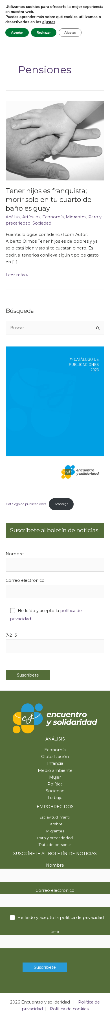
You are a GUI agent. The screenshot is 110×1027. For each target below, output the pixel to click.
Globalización (55, 756)
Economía (53, 216)
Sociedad (41, 223)
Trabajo (55, 797)
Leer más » (17, 275)
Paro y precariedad (55, 838)
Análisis (13, 216)
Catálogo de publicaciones (26, 504)
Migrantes (76, 216)
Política (55, 784)
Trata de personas (55, 845)
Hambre (55, 824)
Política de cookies (69, 1008)
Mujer (55, 777)
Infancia (55, 763)
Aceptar (17, 32)
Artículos (31, 216)
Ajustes (70, 32)
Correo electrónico (25, 580)
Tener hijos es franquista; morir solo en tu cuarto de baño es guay (48, 199)
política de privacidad (82, 917)
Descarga (61, 504)
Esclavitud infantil (55, 817)
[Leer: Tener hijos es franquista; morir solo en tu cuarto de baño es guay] (55, 140)
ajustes (48, 22)
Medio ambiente (55, 770)
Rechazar (44, 32)
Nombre (15, 553)
